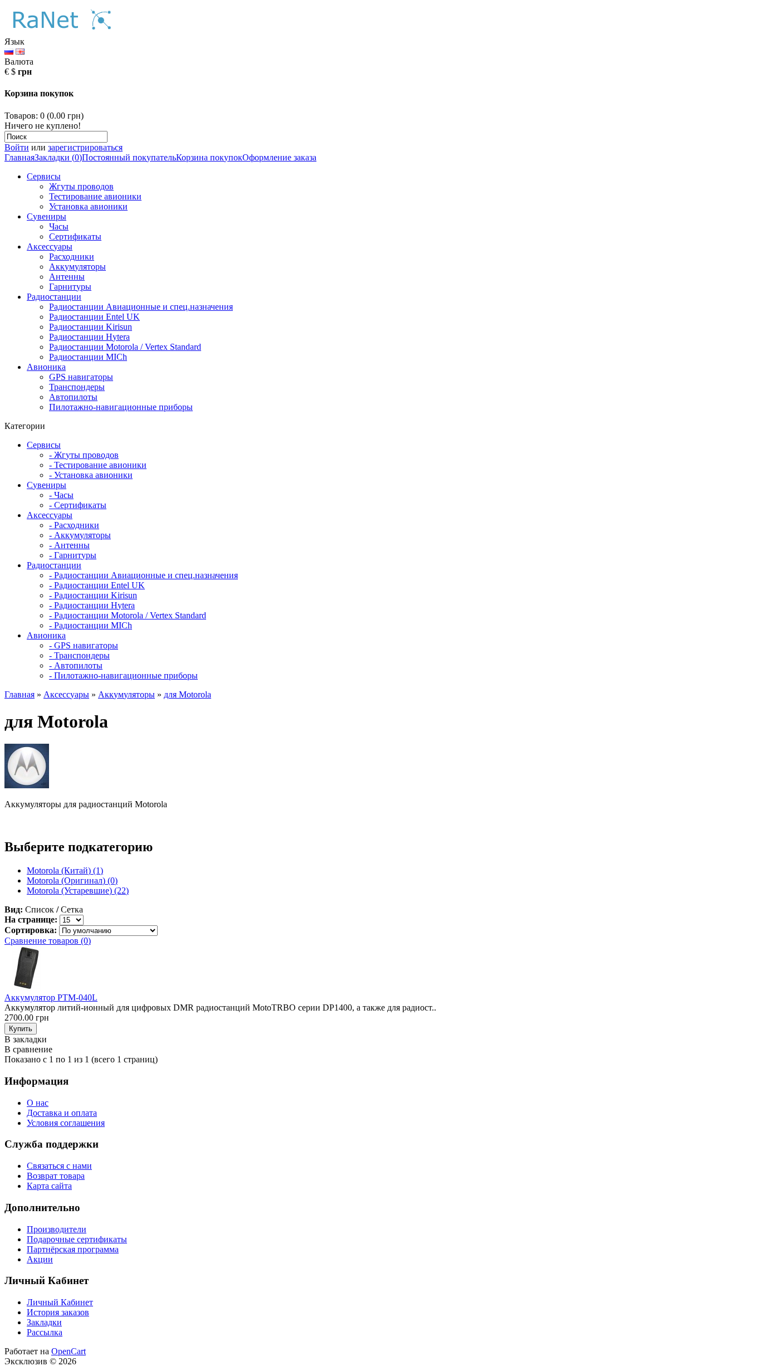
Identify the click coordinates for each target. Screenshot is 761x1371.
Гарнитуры (70, 286)
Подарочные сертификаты (77, 1239)
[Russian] (8, 51)
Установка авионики (88, 206)
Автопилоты (73, 397)
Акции (40, 1259)
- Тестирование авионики (98, 465)
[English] (20, 51)
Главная (19, 157)
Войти (16, 147)
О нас (37, 1102)
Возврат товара (56, 1175)
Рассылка (44, 1332)
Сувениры (46, 216)
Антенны (67, 276)
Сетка (72, 909)
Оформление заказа (279, 157)
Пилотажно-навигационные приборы (121, 407)
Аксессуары (49, 246)
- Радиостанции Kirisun (93, 595)
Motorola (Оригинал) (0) (72, 880)
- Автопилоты (76, 665)
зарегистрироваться (85, 147)
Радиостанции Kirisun (90, 326)
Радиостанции (54, 296)
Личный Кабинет (60, 1302)
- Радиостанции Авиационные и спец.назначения (143, 575)
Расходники (71, 256)
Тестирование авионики (95, 196)
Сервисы (44, 176)
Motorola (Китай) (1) (65, 870)
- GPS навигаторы (83, 645)
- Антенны (69, 545)
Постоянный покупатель (129, 157)
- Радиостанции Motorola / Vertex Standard (127, 615)
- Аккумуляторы (80, 535)
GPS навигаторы (81, 377)
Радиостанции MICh (88, 357)
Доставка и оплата (62, 1113)
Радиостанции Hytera (89, 336)
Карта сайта (49, 1186)
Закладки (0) (58, 157)
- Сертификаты (77, 505)
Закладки (44, 1322)
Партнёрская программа (73, 1249)
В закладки (25, 1039)
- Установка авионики (91, 475)
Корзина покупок (209, 157)
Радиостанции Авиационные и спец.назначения (141, 306)
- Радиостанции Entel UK (97, 585)
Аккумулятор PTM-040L (50, 997)
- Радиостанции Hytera (92, 605)
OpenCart (68, 1351)
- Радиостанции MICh (90, 625)
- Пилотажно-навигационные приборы (123, 675)
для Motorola (187, 694)
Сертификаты (75, 236)
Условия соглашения (66, 1123)
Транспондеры (77, 387)
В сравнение (28, 1049)
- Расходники (74, 525)
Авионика (46, 367)
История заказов (58, 1312)
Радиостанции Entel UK (94, 316)
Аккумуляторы (77, 266)
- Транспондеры (79, 655)
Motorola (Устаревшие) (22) (78, 890)
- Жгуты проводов (84, 455)
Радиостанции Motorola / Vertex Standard (125, 347)
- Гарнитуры (72, 555)
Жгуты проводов (81, 186)
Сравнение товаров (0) (47, 940)
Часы (59, 226)
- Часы (61, 495)
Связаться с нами (59, 1165)
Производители (56, 1229)
